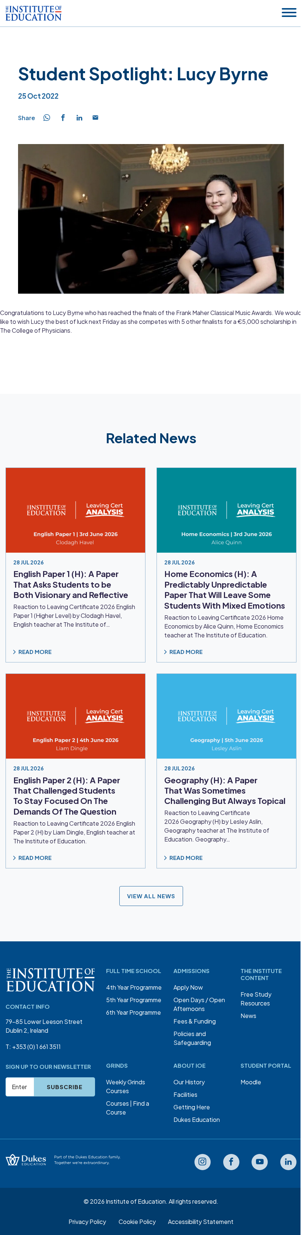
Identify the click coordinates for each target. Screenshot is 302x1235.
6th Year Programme (133, 1012)
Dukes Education (196, 1119)
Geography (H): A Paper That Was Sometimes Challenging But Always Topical (224, 790)
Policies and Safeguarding (192, 1038)
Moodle (250, 1082)
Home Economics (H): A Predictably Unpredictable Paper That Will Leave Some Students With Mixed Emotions (224, 589)
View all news (151, 895)
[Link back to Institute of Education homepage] (34, 13)
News (248, 1015)
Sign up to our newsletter (48, 1066)
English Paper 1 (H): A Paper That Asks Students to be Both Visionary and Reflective (70, 584)
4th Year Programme (134, 987)
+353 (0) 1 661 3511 (36, 1046)
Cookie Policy (137, 1221)
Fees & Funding (194, 1021)
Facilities (185, 1094)
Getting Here (191, 1107)
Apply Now (188, 987)
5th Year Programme (133, 1000)
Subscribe (64, 1086)
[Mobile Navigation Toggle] (289, 13)
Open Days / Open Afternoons (199, 1004)
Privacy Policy (87, 1221)
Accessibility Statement (200, 1221)
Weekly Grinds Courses (125, 1086)
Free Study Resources (255, 998)
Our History (189, 1082)
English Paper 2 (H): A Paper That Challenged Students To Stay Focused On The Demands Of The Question (66, 795)
